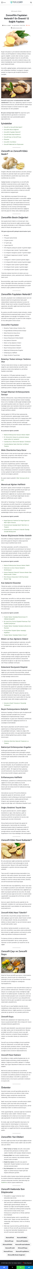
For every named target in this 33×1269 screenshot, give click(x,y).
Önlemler (6, 139)
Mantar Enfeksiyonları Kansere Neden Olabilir (17, 434)
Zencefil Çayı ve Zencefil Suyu (12, 137)
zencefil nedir (10, 1248)
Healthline (4, 1182)
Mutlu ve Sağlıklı (7, 25)
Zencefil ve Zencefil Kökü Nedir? (13, 127)
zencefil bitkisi (22, 1237)
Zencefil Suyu (23, 1248)
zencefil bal (10, 1237)
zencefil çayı (9, 1241)
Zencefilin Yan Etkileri (10, 142)
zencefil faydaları (22, 1241)
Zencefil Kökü (8, 1244)
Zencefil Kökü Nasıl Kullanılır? (12, 134)
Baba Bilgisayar (28, 1263)
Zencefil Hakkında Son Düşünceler (14, 144)
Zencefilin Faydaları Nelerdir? (12, 132)
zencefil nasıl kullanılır (23, 1244)
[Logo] (16, 2)
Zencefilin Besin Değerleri (11, 129)
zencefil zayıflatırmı (23, 1251)
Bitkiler (20, 11)
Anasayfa (14, 11)
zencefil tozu (9, 1251)
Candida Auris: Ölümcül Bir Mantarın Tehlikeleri (17, 441)
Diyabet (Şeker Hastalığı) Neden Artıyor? (15, 635)
